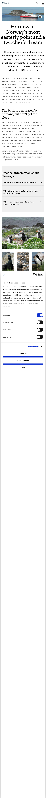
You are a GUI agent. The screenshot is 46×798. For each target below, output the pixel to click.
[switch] (40, 322)
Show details (33, 347)
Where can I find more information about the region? (18, 203)
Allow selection (23, 361)
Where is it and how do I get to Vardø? (20, 182)
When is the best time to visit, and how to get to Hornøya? (20, 192)
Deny (23, 367)
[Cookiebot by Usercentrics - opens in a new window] (33, 274)
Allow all (23, 354)
